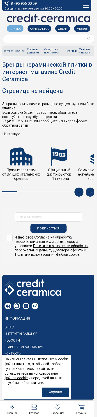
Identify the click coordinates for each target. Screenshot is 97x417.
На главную (11, 134)
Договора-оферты (68, 250)
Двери (62, 28)
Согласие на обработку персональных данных (43, 239)
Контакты (13, 353)
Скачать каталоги (84, 51)
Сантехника (39, 28)
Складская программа (51, 51)
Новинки (71, 51)
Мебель (82, 28)
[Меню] (86, 5)
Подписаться (48, 228)
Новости (12, 340)
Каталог (8, 51)
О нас (9, 327)
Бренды (20, 51)
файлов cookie (16, 378)
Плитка (15, 28)
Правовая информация (24, 347)
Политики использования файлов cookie (47, 254)
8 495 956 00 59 (24, 3)
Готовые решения (33, 51)
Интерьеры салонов (21, 334)
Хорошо (55, 392)
